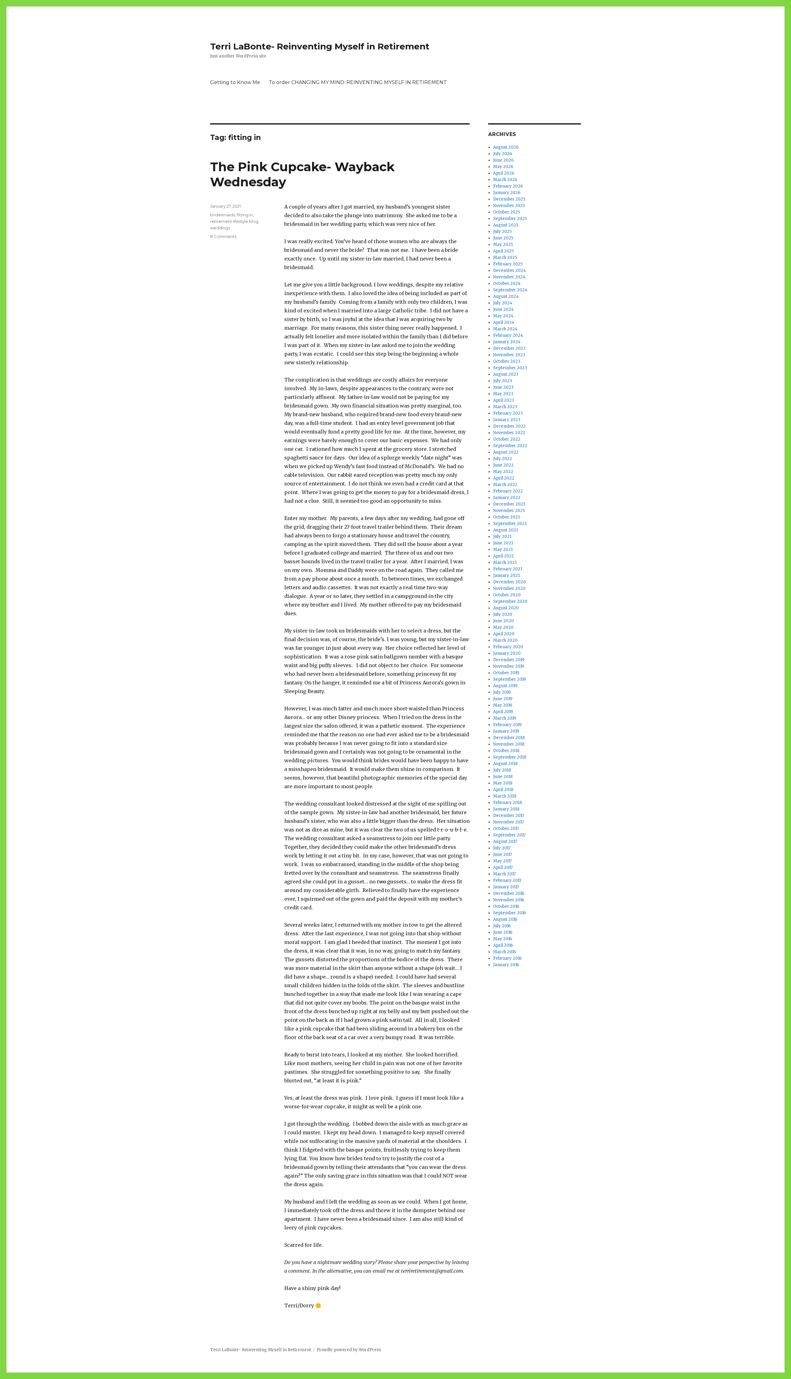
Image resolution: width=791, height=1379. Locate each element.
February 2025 (507, 264)
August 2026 (505, 147)
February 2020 (508, 646)
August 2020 (506, 608)
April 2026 (503, 173)
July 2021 (502, 536)
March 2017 (504, 874)
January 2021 (506, 575)
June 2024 (503, 309)
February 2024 (508, 335)
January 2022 (506, 497)
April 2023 (503, 400)
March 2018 (504, 796)
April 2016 (503, 945)
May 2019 (502, 705)
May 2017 (502, 861)
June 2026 (503, 160)
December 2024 (509, 270)
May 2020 (503, 627)
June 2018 (503, 776)
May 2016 (502, 938)
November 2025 (509, 205)
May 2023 (503, 393)
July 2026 (502, 153)
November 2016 (508, 900)
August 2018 (505, 763)
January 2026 (506, 192)
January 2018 (506, 809)
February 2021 (507, 569)
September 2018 (509, 757)
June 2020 (503, 621)
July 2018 (502, 770)
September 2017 (509, 835)
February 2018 (507, 802)
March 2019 (504, 718)
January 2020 (507, 653)
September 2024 (510, 290)
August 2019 (505, 685)
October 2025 (506, 212)
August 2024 (506, 296)
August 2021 (505, 530)
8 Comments (223, 236)
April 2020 (503, 634)
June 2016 (502, 932)
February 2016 (507, 958)
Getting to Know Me (235, 82)
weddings (220, 227)
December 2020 (509, 582)
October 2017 (506, 828)
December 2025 (509, 199)
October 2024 (507, 283)
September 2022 (510, 445)
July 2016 (502, 925)
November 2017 (508, 822)
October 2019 (506, 672)
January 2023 (506, 419)
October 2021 (506, 517)
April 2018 (503, 789)
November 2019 (508, 666)
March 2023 (505, 406)
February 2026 (508, 186)
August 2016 (505, 919)
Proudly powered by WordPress (349, 1349)
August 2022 (505, 452)
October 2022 (506, 439)
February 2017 (507, 880)
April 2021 (503, 556)
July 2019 (502, 692)
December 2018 (509, 737)
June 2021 (503, 543)
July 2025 (502, 231)
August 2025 (505, 225)
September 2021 (510, 523)
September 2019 (509, 679)
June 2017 (502, 854)
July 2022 (502, 458)
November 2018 (508, 744)
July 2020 (502, 614)
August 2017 (505, 841)
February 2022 (508, 491)
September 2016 (509, 913)
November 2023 (509, 354)
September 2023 (510, 367)
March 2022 (505, 484)
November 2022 (509, 432)
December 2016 (508, 893)
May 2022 (503, 471)
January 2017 (506, 887)
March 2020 (505, 640)
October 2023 (506, 361)
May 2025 (503, 244)
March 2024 (505, 329)
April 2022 (503, 478)
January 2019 (506, 731)
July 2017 (501, 848)
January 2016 (506, 964)
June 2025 (503, 238)
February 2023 (508, 413)
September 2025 (510, 218)
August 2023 (505, 374)
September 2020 (510, 601)
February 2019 (507, 724)
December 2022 (509, 426)
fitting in (245, 214)
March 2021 (505, 562)
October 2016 (506, 906)
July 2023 (502, 380)
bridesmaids (222, 214)
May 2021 (503, 549)
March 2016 (504, 951)
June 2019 (502, 698)
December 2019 (508, 659)
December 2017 (508, 815)
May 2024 (503, 316)
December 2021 (509, 504)
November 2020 (509, 588)
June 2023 (503, 387)
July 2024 (502, 303)
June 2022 (503, 465)
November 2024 (509, 277)
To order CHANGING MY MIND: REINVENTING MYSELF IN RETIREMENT (358, 82)
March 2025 (505, 257)
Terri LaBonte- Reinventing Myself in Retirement (319, 46)
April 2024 (503, 322)
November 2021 (509, 510)
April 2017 (503, 867)
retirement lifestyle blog (234, 221)
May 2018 (502, 783)
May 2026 (503, 166)
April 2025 (503, 251)
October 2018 (506, 750)
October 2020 (507, 595)
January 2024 (507, 342)
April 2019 (503, 711)
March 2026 (505, 179)
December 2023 (509, 348)
